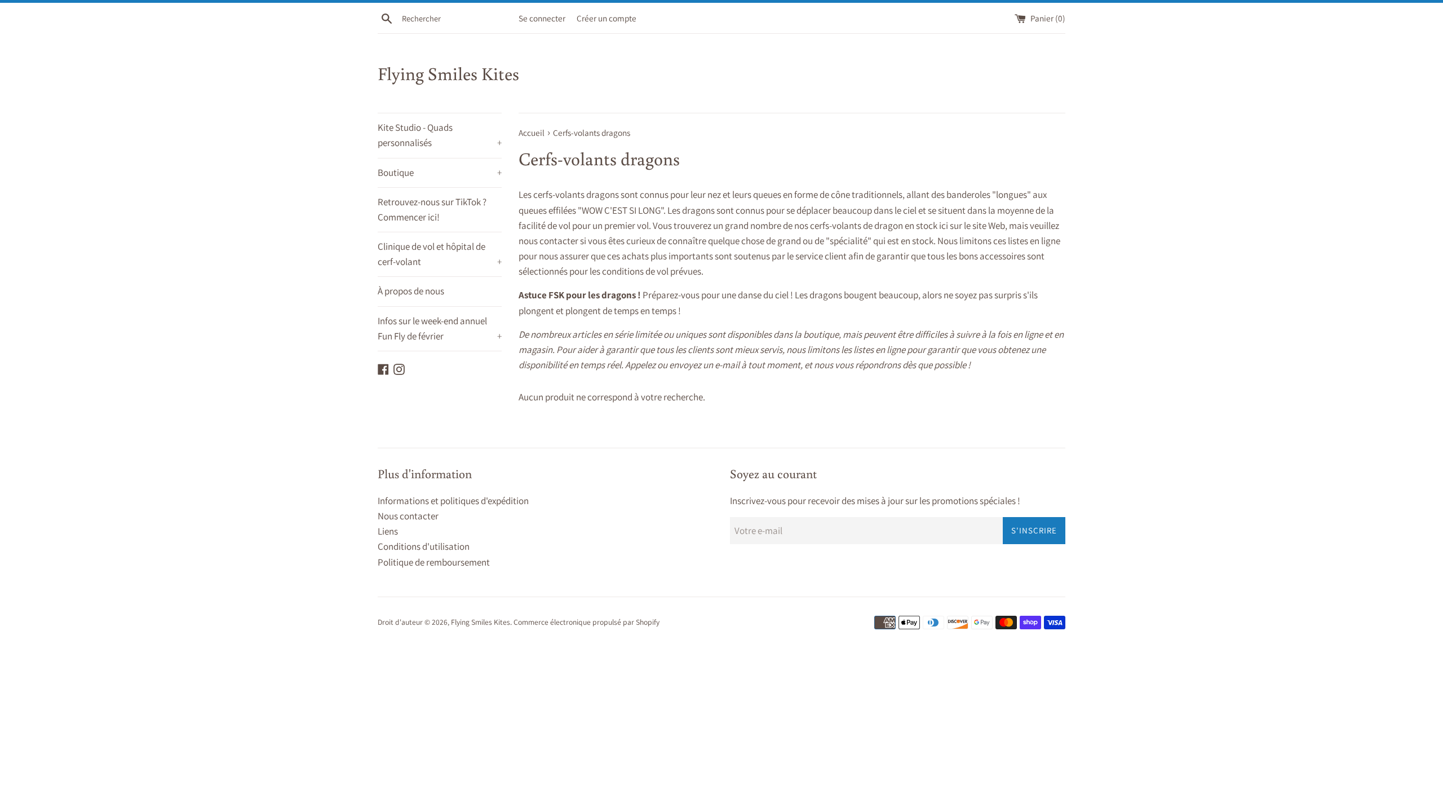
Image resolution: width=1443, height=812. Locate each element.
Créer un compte (606, 18)
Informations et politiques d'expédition (453, 501)
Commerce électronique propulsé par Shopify (586, 622)
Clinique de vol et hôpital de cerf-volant (440, 254)
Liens (388, 531)
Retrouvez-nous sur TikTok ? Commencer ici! (432, 209)
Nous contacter (408, 516)
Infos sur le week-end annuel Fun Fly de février (440, 328)
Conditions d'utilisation (424, 546)
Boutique (440, 172)
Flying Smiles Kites (448, 73)
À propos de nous (411, 291)
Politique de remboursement (434, 562)
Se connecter (542, 18)
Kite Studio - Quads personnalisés (440, 135)
